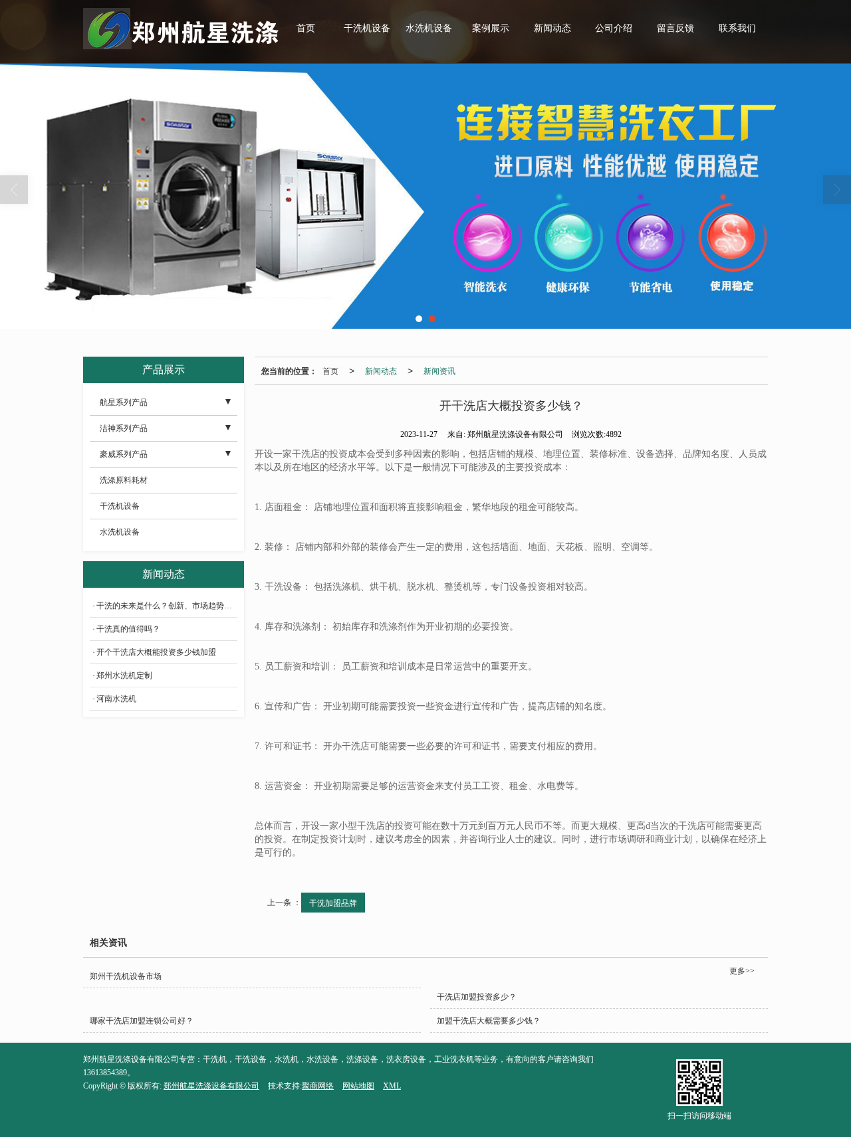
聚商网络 (318, 1086)
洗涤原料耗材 (124, 480)
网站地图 (358, 1086)
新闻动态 (552, 28)
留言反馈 (675, 28)
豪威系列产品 (124, 454)
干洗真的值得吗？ (128, 629)
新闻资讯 (439, 370)
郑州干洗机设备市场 (126, 976)
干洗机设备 (367, 28)
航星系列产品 (124, 402)
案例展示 (490, 28)
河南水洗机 (116, 698)
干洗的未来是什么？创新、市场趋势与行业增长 (166, 605)
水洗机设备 (429, 28)
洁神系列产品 (124, 428)
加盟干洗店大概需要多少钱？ (489, 1020)
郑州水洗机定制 (124, 675)
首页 (306, 28)
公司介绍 (613, 28)
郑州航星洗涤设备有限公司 (211, 1086)
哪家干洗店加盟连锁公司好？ (141, 1020)
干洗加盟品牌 (333, 902)
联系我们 (737, 28)
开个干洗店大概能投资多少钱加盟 (156, 652)
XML (392, 1086)
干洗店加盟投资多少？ (477, 997)
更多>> (742, 971)
